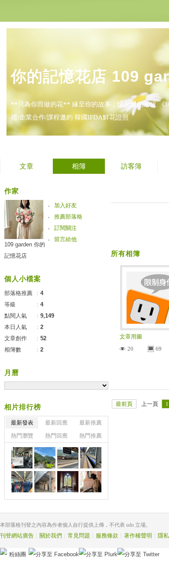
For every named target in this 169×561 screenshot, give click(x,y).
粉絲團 (17, 554)
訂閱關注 (65, 228)
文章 (26, 166)
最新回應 (56, 422)
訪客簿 (131, 166)
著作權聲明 (138, 535)
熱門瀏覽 (22, 435)
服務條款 (107, 535)
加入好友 (65, 205)
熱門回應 (56, 435)
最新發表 (22, 422)
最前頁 (124, 404)
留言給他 (65, 239)
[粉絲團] (3, 551)
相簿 (79, 166)
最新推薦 (90, 422)
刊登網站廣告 (17, 535)
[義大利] (21, 457)
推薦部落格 (68, 216)
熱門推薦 (90, 435)
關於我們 (50, 535)
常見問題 (79, 535)
